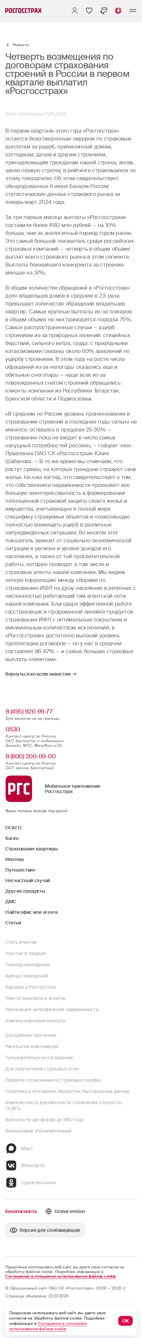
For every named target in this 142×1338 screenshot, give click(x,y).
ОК (125, 1321)
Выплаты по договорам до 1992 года (44, 1120)
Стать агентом (20, 942)
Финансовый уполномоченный (38, 1131)
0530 (13, 729)
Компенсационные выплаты (35, 1021)
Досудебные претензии (30, 1035)
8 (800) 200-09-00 (31, 756)
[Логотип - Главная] (23, 10)
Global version (69, 1211)
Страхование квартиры (31, 849)
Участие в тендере (25, 953)
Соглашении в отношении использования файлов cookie (60, 1276)
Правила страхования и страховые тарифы (53, 1080)
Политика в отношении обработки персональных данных (67, 1091)
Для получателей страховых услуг (42, 1069)
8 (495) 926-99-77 (29, 712)
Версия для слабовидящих (49, 1230)
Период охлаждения (27, 965)
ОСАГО (13, 828)
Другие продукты (25, 891)
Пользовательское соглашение (39, 1058)
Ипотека (14, 859)
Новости (21, 45)
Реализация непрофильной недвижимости (51, 1009)
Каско (11, 838)
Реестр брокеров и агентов (35, 998)
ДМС (10, 902)
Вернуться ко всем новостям (37, 674)
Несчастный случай (27, 880)
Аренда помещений (26, 976)
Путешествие (20, 870)
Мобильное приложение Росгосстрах (72, 788)
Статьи (13, 923)
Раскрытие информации (31, 1046)
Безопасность (21, 1211)
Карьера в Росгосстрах (30, 987)
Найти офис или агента (31, 912)
